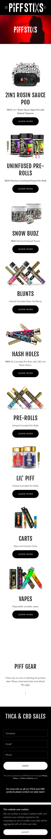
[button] (6, 7)
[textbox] (25, 733)
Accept (25, 832)
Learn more (25, 121)
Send (25, 766)
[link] (26, 7)
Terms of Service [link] (27, 778)
